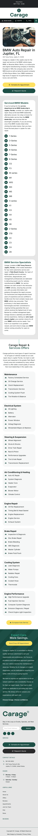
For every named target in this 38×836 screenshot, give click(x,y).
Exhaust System (14, 522)
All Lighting (12, 409)
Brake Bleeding (14, 542)
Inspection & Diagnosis (17, 534)
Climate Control (14, 494)
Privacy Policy (27, 834)
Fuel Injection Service (16, 601)
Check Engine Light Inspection (19, 612)
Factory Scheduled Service (18, 378)
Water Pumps (13, 569)
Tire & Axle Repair (15, 459)
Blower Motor (13, 491)
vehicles (26, 281)
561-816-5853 (10, 761)
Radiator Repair (14, 573)
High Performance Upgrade (18, 597)
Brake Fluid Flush (14, 553)
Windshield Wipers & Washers (19, 428)
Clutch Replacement (16, 385)
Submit (28, 728)
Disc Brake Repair (15, 538)
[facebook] (4, 733)
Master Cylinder (14, 549)
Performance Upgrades (17, 455)
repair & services (29, 353)
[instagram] (8, 733)
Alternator (12, 416)
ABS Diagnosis (13, 546)
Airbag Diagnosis (14, 424)
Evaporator (12, 487)
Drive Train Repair (15, 448)
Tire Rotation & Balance (17, 396)
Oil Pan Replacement (16, 507)
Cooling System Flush (16, 393)
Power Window (14, 420)
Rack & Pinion (13, 452)
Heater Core (12, 483)
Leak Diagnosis (14, 566)
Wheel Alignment (14, 440)
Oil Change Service (15, 381)
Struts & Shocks (14, 444)
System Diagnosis (15, 479)
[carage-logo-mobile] (19, 9)
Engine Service (14, 518)
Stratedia (19, 834)
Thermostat (12, 585)
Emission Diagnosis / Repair (18, 608)
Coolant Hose (13, 581)
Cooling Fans (13, 577)
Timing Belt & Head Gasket (18, 510)
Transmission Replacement (18, 463)
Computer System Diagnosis (19, 605)
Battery (11, 413)
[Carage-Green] (16, 711)
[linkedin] (12, 733)
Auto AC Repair (14, 475)
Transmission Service (16, 389)
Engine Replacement (16, 514)
